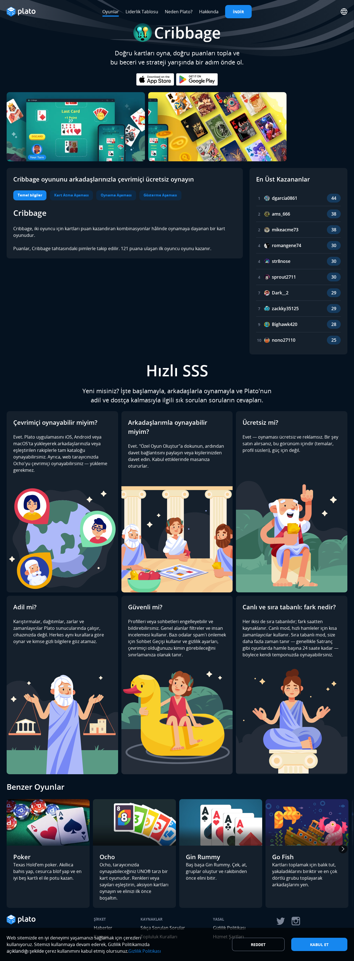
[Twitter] (280, 921)
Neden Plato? (178, 12)
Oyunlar (110, 12)
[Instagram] (296, 921)
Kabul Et (319, 944)
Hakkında (208, 12)
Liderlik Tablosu (142, 12)
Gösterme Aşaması (160, 195)
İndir (238, 11)
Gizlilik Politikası (144, 951)
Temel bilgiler (30, 195)
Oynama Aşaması (116, 195)
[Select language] (344, 11)
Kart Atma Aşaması (71, 195)
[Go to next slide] (343, 849)
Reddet (258, 944)
